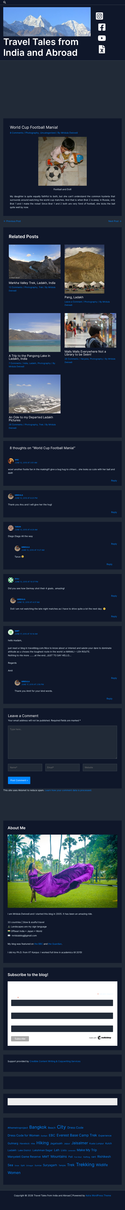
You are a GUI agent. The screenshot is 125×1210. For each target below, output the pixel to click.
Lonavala (71, 1151)
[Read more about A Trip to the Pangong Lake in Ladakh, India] (34, 332)
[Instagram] (99, 16)
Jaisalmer (79, 1143)
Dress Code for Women (23, 1135)
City (61, 1127)
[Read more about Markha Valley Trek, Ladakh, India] (34, 261)
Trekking (85, 1164)
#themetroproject (18, 1127)
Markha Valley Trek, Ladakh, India (32, 283)
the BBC (38, 944)
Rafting (86, 1157)
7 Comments (15, 363)
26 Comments (16, 424)
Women (14, 1172)
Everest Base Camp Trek (77, 1135)
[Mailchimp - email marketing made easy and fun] (100, 1037)
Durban (44, 1136)
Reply (114, 480)
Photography (32, 132)
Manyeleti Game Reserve (24, 1156)
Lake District (24, 1150)
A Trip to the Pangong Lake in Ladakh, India (29, 357)
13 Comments (15, 287)
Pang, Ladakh (74, 297)
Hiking (42, 1142)
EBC (52, 1135)
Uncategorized (48, 132)
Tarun (18, 527)
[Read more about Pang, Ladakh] (84, 269)
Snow (17, 1166)
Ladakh (32, 363)
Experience (104, 1135)
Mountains (59, 1156)
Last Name (16, 1023)
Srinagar (29, 1166)
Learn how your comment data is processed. (68, 790)
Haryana (85, 359)
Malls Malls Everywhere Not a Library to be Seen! (85, 353)
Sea (10, 1165)
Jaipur (67, 1143)
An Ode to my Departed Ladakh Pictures (31, 418)
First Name (16, 1010)
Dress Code (75, 1127)
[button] (4, 2)
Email (15, 997)
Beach (52, 1127)
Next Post (114, 221)
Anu (17, 460)
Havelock (24, 1143)
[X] (101, 49)
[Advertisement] (62, 85)
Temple (62, 1165)
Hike (33, 1143)
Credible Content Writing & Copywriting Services (55, 1061)
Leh (56, 1150)
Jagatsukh (56, 1143)
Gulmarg (13, 1143)
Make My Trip (87, 1150)
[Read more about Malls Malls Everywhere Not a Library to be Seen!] (90, 330)
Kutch (108, 1143)
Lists (64, 1150)
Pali (70, 1156)
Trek (41, 287)
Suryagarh (50, 1165)
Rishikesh (104, 1156)
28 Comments (71, 359)
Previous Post (12, 221)
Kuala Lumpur (96, 1143)
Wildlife (102, 1165)
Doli (17, 579)
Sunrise (38, 1165)
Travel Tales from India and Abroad (41, 47)
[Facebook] (101, 27)
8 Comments (16, 132)
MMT (45, 1156)
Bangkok (38, 1127)
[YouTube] (101, 38)
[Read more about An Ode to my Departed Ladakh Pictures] (34, 394)
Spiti (23, 1165)
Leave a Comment (73, 302)
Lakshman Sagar (43, 1150)
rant (93, 1156)
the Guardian (55, 944)
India (25, 363)
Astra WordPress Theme (98, 1195)
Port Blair (78, 1157)
